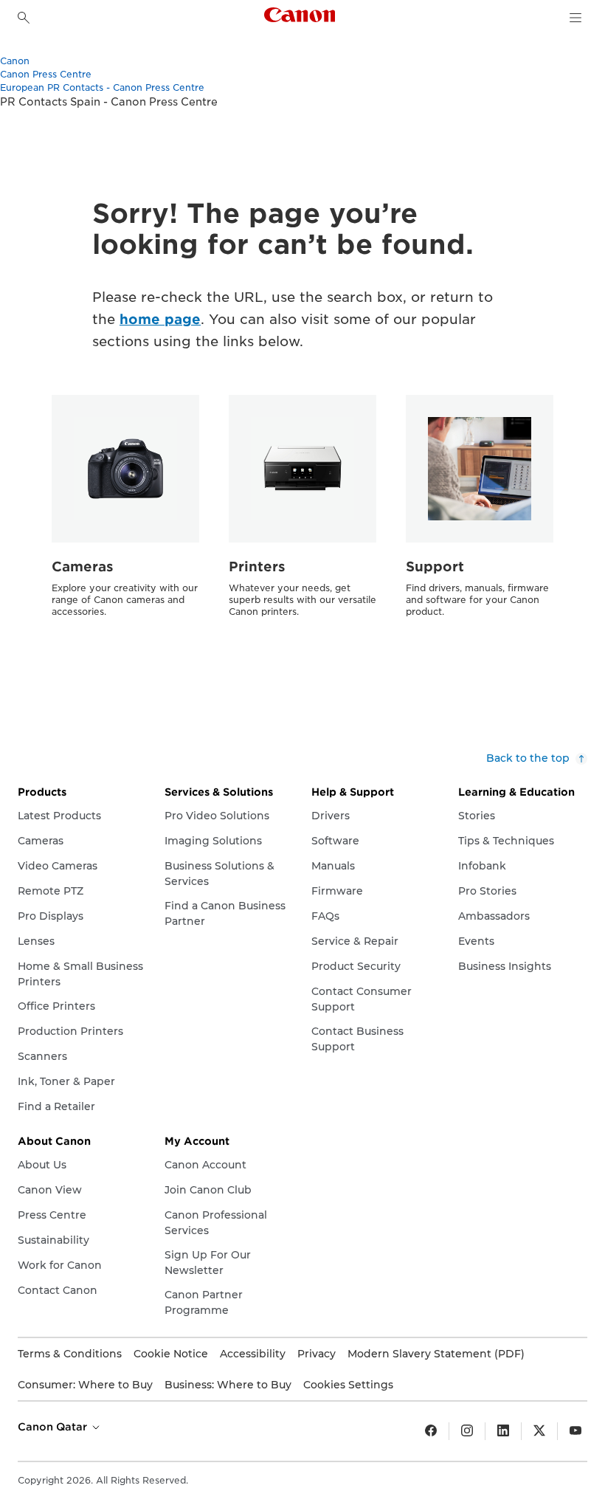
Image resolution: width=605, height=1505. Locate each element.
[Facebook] (431, 1431)
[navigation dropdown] (575, 18)
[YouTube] (575, 1431)
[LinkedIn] (503, 1431)
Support (435, 566)
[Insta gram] (467, 1431)
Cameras (83, 566)
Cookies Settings (348, 1384)
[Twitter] (539, 1431)
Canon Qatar (54, 1427)
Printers (257, 566)
